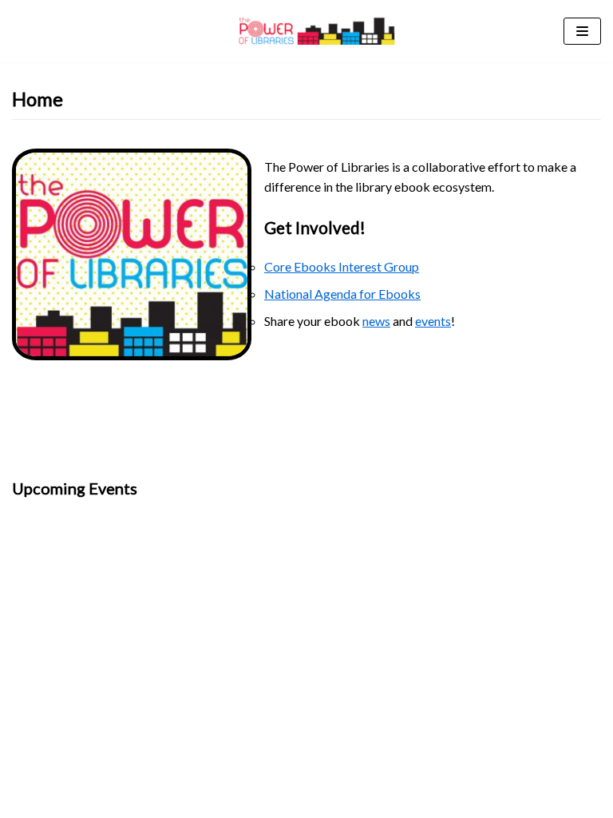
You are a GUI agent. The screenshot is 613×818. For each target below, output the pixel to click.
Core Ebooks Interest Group (341, 266)
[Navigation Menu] (582, 31)
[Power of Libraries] (317, 31)
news (376, 320)
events (433, 320)
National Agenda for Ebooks (342, 293)
